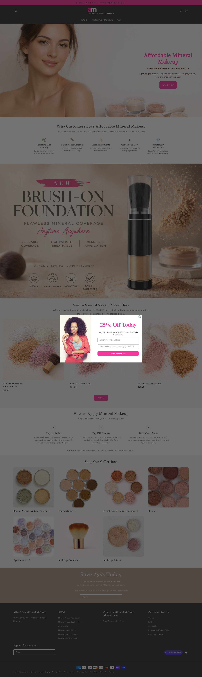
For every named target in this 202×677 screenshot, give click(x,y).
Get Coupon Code (118, 353)
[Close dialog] (140, 317)
